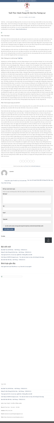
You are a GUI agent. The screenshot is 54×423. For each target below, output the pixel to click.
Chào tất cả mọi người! (25, 266)
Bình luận (5, 193)
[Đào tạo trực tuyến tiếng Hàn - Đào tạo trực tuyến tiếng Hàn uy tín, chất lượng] (27, 5)
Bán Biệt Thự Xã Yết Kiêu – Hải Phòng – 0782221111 (14, 249)
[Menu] (2, 5)
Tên (4, 206)
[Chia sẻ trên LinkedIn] (33, 161)
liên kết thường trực (36, 166)
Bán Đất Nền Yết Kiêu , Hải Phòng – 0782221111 (13, 259)
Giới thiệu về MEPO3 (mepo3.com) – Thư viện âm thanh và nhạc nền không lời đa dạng (22, 257)
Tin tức (26, 166)
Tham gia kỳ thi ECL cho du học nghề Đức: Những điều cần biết (16, 254)
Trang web (5, 219)
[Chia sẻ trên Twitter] (26, 161)
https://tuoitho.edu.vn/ (21, 29)
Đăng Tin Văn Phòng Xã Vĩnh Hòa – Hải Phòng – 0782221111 (16, 252)
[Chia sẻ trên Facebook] (23, 161)
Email (4, 212)
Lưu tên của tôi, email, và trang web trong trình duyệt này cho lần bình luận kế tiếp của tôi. (24, 225)
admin (33, 17)
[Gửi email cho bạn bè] (28, 161)
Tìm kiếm (3, 236)
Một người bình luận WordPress (9, 266)
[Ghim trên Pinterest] (31, 161)
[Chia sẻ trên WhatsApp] (20, 161)
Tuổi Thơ (20, 58)
